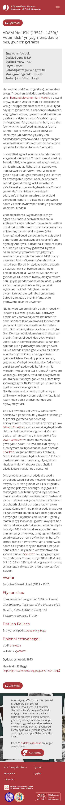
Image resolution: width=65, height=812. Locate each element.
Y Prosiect (9, 779)
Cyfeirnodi (14, 22)
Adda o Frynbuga (36, 630)
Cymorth (38, 767)
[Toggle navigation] (57, 7)
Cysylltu (37, 773)
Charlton (8, 452)
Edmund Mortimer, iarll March (29, 97)
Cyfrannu (35, 753)
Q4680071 (21, 651)
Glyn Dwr (29, 554)
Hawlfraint (9, 773)
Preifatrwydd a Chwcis (15, 767)
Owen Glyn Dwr (13, 440)
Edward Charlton (13, 427)
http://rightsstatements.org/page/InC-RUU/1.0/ (30, 670)
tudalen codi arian (31, 743)
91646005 (15, 645)
